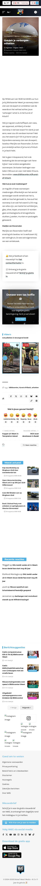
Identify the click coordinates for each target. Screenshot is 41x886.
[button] (4, 12)
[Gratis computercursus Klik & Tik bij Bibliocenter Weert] (33, 654)
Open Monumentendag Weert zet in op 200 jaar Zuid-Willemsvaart (14, 482)
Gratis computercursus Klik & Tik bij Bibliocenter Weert (12, 654)
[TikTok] (33, 835)
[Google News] (14, 835)
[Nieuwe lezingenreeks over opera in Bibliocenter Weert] (33, 684)
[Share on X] (16, 396)
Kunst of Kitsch (25, 387)
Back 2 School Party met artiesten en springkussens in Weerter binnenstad (13, 506)
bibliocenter (13, 387)
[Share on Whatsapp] (21, 396)
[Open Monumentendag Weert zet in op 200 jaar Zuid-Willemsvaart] (33, 483)
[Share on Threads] (26, 396)
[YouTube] (10, 835)
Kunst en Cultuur (32, 686)
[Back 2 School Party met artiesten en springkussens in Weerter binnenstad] (33, 506)
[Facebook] (3, 835)
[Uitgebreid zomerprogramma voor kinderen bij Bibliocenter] (33, 695)
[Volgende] (36, 358)
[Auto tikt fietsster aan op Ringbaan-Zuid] (33, 496)
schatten (35, 387)
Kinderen (32, 698)
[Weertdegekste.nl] (20, 12)
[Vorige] (5, 358)
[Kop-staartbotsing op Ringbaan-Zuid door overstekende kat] (33, 471)
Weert (21, 48)
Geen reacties (10, 53)
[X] (6, 835)
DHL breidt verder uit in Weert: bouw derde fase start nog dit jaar (19, 577)
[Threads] (25, 835)
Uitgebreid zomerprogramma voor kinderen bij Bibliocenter (12, 695)
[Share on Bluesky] (31, 396)
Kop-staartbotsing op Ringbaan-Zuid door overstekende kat (10, 470)
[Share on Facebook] (11, 396)
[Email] (36, 396)
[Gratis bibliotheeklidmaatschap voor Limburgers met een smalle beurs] (33, 667)
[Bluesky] (29, 835)
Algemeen (9, 48)
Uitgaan (15, 48)
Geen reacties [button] (30, 445)
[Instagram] (18, 835)
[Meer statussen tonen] (37, 2)
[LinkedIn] (22, 835)
